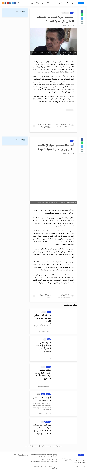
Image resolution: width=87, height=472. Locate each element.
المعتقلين (43, 366)
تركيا (42, 421)
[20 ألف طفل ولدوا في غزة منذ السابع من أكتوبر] (65, 321)
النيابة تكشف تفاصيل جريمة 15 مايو (42, 399)
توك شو (43, 394)
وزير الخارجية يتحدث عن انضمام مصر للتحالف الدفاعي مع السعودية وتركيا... (42, 429)
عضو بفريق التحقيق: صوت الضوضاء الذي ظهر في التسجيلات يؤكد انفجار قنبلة (43, 446)
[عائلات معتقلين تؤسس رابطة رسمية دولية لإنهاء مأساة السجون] (65, 376)
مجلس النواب (65, 13)
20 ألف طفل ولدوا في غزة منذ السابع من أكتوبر (42, 318)
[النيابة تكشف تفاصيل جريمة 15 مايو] (65, 403)
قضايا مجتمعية (45, 3)
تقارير (60, 3)
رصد (44, 339)
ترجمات (54, 3)
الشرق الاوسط (47, 421)
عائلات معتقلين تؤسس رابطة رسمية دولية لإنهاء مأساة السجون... (42, 374)
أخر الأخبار (48, 366)
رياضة (37, 3)
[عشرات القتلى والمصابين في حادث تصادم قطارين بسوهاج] (65, 348)
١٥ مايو (38, 394)
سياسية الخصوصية (17, 454)
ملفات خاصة (24, 3)
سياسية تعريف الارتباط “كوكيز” (22, 455)
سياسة (72, 3)
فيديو (32, 3)
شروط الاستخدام (25, 454)
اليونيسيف (43, 312)
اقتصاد (66, 3)
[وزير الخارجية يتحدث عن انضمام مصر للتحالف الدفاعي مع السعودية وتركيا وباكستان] (65, 431)
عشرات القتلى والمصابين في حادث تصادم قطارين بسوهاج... (43, 347)
